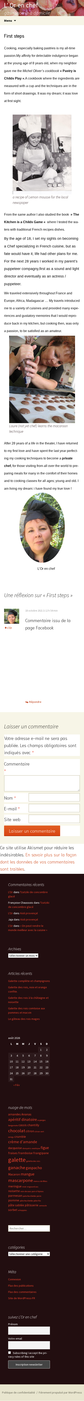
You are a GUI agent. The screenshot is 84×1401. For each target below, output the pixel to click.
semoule (43, 1205)
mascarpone (20, 1180)
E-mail (12, 808)
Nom (10, 797)
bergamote (13, 1125)
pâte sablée (16, 1205)
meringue (15, 1186)
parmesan (15, 1196)
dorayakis (26, 1148)
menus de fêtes (40, 1181)
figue (45, 1147)
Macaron (14, 1174)
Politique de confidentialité (18, 1392)
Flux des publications (21, 1285)
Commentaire (16, 767)
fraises (13, 1153)
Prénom (13, 1324)
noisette (14, 1191)
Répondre (35, 702)
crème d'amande (22, 1141)
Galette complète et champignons (29, 981)
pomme (13, 1200)
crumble (20, 1137)
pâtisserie (31, 1205)
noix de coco (25, 1191)
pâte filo (37, 1200)
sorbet (12, 1210)
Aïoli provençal (29, 913)
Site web (12, 819)
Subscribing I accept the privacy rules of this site (27, 1354)
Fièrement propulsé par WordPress (60, 1392)
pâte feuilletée (26, 1200)
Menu (8, 20)
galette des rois (33, 1161)
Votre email (15, 1338)
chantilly (33, 1125)
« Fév (16, 1085)
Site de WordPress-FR (21, 1298)
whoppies (22, 1210)
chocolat (16, 1130)
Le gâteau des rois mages (24, 1019)
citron (30, 1131)
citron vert (39, 1131)
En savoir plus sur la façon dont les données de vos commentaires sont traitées (38, 861)
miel (24, 1186)
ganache (16, 1167)
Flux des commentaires (22, 1292)
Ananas (26, 1114)
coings (11, 1137)
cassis (23, 1125)
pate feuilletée (29, 1196)
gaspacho (34, 1167)
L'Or (9, 628)
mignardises (32, 1186)
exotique (36, 1148)
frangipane (41, 1153)
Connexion (14, 1279)
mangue (27, 1174)
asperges (42, 1120)
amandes (14, 1114)
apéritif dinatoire (22, 1119)
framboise (25, 1153)
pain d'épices (38, 1191)
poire (38, 1196)
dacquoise (15, 1148)
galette (17, 1159)
